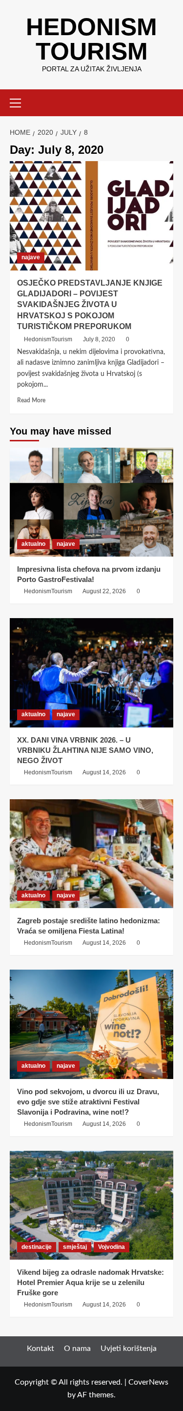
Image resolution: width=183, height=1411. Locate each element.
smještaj (75, 1247)
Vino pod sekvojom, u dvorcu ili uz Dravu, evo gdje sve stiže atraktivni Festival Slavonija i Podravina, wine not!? (88, 1101)
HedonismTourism (48, 339)
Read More (31, 400)
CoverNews (148, 1382)
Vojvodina (111, 1247)
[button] (19, 101)
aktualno (33, 543)
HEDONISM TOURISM (91, 39)
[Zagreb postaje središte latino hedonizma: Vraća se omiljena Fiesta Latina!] (91, 853)
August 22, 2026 (104, 591)
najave (30, 257)
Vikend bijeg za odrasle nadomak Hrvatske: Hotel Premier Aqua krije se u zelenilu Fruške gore (90, 1282)
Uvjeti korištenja (129, 1348)
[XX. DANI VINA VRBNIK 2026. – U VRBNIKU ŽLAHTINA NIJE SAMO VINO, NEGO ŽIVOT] (91, 672)
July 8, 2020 (99, 339)
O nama (77, 1348)
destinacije (36, 1247)
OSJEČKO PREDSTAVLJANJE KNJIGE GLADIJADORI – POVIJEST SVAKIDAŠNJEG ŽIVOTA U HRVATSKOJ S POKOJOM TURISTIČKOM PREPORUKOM (90, 305)
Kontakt (40, 1348)
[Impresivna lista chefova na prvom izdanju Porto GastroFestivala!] (91, 502)
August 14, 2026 (104, 772)
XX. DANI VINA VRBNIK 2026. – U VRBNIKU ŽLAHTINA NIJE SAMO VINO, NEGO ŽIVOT (85, 750)
